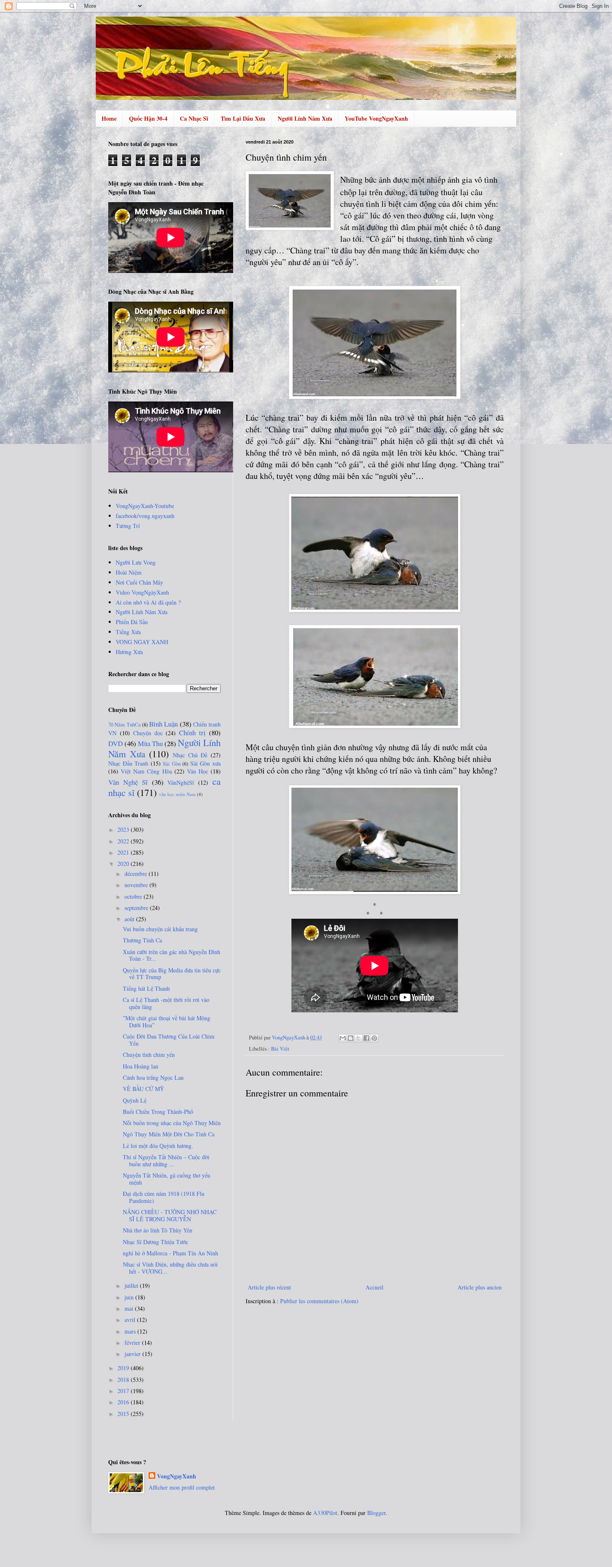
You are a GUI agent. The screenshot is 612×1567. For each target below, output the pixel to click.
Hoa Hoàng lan (140, 1066)
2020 (124, 864)
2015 (124, 1414)
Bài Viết (280, 1048)
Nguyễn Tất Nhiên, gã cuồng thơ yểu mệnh (166, 1178)
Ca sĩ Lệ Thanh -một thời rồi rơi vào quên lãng (166, 1003)
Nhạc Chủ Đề (190, 755)
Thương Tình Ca (142, 940)
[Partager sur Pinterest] (374, 1038)
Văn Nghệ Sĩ (128, 782)
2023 (124, 829)
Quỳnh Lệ (135, 1100)
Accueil (374, 1287)
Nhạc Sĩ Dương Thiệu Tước (155, 1242)
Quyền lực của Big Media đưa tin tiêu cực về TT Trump (172, 973)
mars (130, 1331)
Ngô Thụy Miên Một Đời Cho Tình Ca (168, 1134)
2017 (124, 1391)
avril (130, 1320)
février (133, 1342)
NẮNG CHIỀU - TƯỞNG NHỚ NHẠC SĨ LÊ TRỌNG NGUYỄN (169, 1215)
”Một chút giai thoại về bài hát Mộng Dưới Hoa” (166, 1021)
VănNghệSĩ (180, 782)
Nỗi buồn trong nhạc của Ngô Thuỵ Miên (172, 1123)
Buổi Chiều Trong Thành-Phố (158, 1112)
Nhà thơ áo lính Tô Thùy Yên (157, 1230)
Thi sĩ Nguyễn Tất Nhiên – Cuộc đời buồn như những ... (166, 1160)
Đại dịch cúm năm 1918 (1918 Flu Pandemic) (163, 1197)
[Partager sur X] (358, 1038)
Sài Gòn (172, 763)
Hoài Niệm (129, 572)
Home (109, 118)
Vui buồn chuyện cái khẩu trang (160, 929)
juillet (132, 1285)
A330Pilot (325, 1513)
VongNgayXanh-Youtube (145, 506)
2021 (124, 852)
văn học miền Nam (177, 794)
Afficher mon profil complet (182, 1487)
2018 (124, 1380)
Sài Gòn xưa (205, 763)
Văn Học (197, 771)
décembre (136, 874)
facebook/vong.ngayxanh (145, 516)
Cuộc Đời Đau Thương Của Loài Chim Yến (168, 1039)
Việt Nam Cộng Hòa (146, 771)
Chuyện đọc (148, 733)
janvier (133, 1354)
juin (129, 1297)
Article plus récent (269, 1287)
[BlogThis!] (350, 1038)
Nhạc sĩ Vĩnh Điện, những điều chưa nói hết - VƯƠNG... (170, 1267)
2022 (124, 841)
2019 (124, 1368)
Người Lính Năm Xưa (305, 118)
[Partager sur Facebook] (366, 1038)
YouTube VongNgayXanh (376, 118)
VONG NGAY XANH (142, 642)
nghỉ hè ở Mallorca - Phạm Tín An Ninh (170, 1253)
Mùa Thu (150, 743)
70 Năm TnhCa (124, 724)
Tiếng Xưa (128, 632)
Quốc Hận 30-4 (148, 118)
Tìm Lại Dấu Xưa (243, 118)
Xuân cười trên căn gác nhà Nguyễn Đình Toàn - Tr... (171, 955)
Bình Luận (163, 724)
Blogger (376, 1513)
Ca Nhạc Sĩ (194, 118)
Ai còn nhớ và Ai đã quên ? (148, 602)
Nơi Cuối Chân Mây (139, 582)
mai (129, 1308)
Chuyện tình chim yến (149, 1055)
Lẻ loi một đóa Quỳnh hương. (158, 1146)
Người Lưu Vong (136, 562)
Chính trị (192, 732)
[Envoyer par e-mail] (342, 1038)
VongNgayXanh (176, 1476)
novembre (136, 885)
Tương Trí (128, 526)
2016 (124, 1402)
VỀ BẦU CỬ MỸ (143, 1089)
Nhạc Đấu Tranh (128, 763)
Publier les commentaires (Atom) (319, 1301)
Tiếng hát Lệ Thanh (146, 988)
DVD (115, 743)
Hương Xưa (129, 652)
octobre (134, 896)
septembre (137, 908)
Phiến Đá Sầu (132, 622)
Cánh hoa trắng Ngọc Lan (153, 1077)
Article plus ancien (480, 1287)
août (130, 919)
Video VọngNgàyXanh (142, 592)
